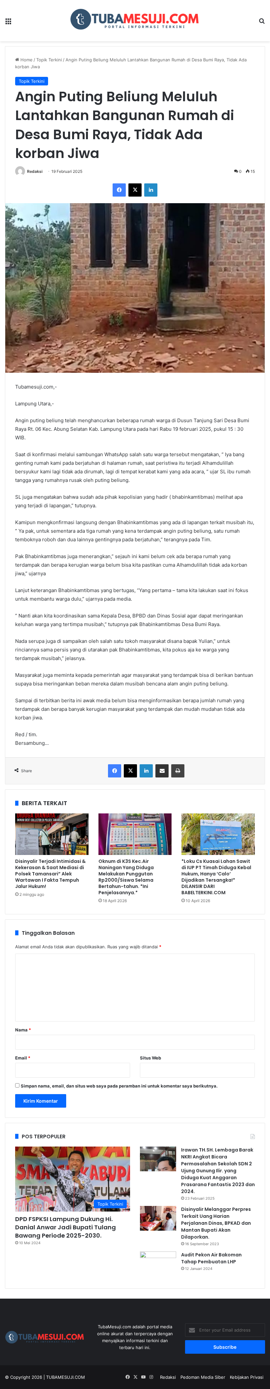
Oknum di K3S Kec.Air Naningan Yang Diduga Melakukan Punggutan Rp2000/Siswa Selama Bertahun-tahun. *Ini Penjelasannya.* (126, 877)
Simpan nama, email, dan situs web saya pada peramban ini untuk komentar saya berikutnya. (119, 1086)
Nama (23, 1029)
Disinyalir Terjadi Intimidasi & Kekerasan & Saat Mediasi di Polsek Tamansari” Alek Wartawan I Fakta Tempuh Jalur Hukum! (50, 874)
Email (22, 1057)
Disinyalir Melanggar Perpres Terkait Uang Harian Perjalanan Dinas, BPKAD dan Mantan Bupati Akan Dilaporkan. (216, 1223)
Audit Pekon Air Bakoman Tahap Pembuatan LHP (211, 1258)
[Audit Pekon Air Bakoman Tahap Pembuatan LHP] (158, 1263)
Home (26, 59)
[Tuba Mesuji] (135, 21)
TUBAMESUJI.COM (65, 1377)
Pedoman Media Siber (202, 1377)
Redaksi (34, 171)
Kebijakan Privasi (246, 1377)
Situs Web (150, 1057)
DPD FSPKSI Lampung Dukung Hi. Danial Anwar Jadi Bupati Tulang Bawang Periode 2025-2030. (65, 1227)
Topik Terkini (49, 59)
